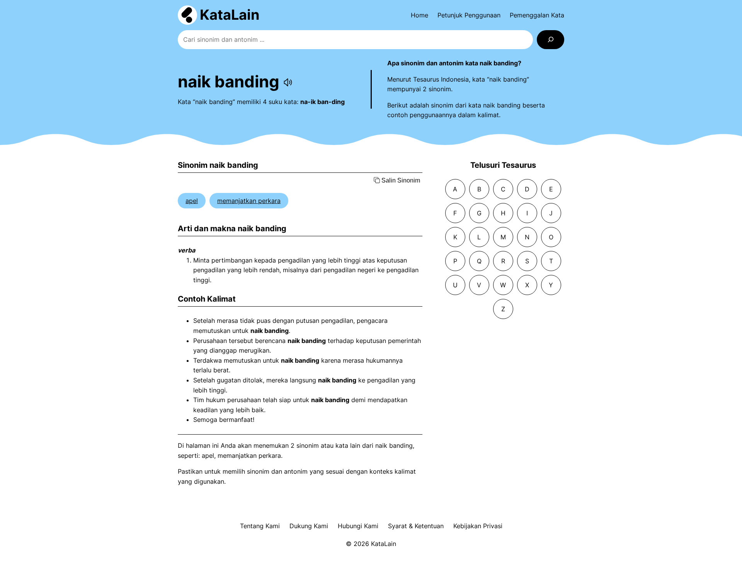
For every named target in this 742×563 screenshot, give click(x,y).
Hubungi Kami (358, 526)
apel (192, 201)
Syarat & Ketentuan (416, 526)
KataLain (229, 14)
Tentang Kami (260, 526)
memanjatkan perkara (249, 201)
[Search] (550, 39)
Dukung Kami (308, 526)
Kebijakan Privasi (477, 526)
